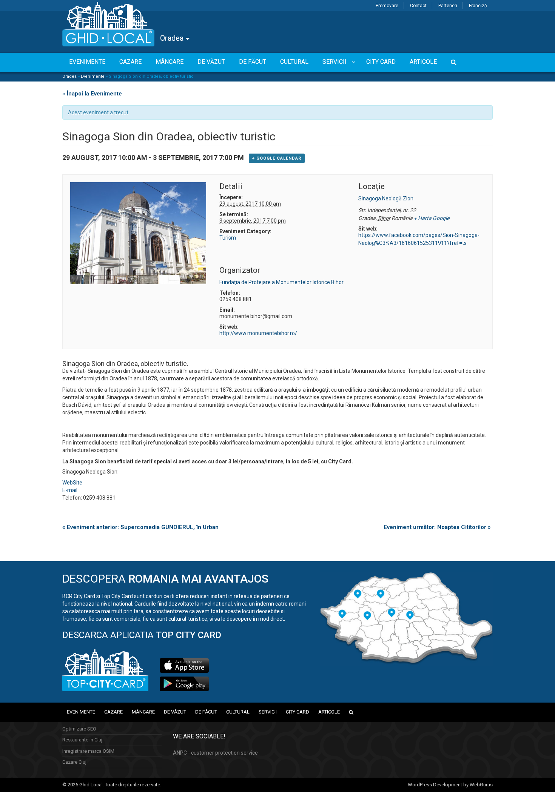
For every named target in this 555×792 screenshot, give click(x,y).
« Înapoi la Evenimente (92, 93)
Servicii (268, 712)
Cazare (113, 712)
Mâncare (143, 712)
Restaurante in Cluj (82, 740)
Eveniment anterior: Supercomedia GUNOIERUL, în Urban (140, 527)
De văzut (175, 712)
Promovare (387, 5)
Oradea (172, 38)
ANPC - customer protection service (215, 753)
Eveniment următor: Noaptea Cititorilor (437, 527)
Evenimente (93, 76)
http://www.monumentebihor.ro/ (258, 333)
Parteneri (447, 5)
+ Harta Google (431, 218)
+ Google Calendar (276, 158)
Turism (227, 238)
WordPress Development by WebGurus (450, 784)
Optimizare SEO (79, 729)
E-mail (69, 490)
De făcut (206, 712)
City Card (297, 712)
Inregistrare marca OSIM (88, 751)
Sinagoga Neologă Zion (385, 198)
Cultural (238, 712)
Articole (329, 712)
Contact (418, 5)
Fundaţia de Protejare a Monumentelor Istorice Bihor (281, 282)
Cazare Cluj (74, 762)
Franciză (478, 5)
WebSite (72, 483)
